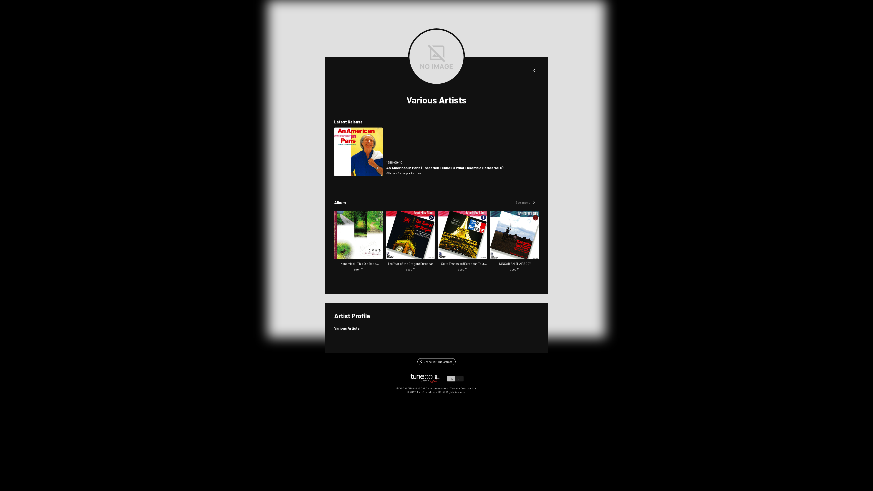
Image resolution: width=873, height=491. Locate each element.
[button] (534, 70)
